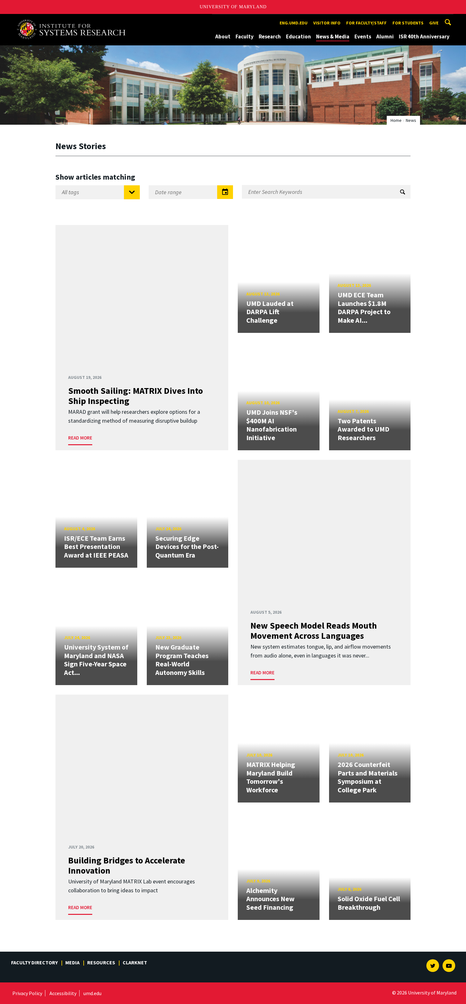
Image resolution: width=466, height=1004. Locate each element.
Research (270, 36)
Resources (101, 962)
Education (298, 36)
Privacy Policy (27, 993)
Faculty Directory (34, 962)
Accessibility (62, 993)
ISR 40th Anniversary (424, 36)
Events (362, 36)
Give (433, 23)
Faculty (245, 36)
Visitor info (326, 23)
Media (72, 962)
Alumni (385, 36)
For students (408, 23)
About (222, 36)
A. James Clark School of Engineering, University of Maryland (73, 19)
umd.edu (92, 993)
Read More (80, 438)
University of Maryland (233, 6)
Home (396, 120)
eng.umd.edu (293, 23)
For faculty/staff (366, 23)
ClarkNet (135, 962)
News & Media (332, 36)
